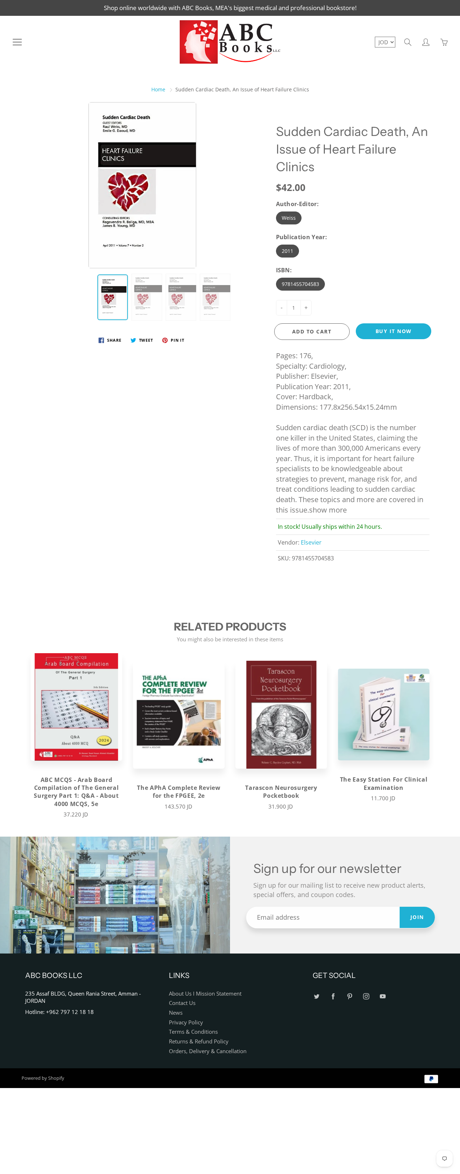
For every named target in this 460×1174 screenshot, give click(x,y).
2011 (287, 250)
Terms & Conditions (193, 1031)
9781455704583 (300, 284)
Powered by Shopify (43, 1078)
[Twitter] (316, 996)
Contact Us (182, 1003)
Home (158, 89)
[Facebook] (333, 996)
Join (417, 917)
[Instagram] (366, 996)
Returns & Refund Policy (199, 1041)
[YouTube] (382, 996)
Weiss (289, 217)
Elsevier (311, 542)
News (176, 1012)
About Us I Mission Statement (205, 993)
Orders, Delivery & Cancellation (208, 1051)
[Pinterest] (349, 996)
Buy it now (394, 331)
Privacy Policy (186, 1022)
